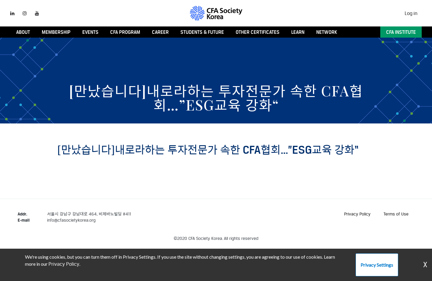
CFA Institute (401, 32)
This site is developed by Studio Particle (55, 244)
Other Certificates (257, 32)
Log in (411, 13)
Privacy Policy (357, 213)
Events (90, 32)
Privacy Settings (377, 264)
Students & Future (202, 32)
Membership (56, 32)
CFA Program (125, 32)
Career (160, 32)
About (23, 32)
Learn (297, 32)
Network (326, 32)
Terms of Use (396, 213)
